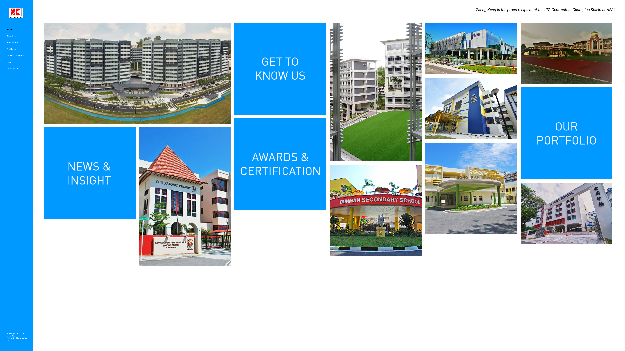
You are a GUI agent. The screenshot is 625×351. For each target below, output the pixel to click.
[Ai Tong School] (566, 213)
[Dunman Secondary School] (375, 210)
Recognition (13, 42)
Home (10, 29)
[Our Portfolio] (566, 133)
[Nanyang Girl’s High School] (566, 53)
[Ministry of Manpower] (471, 48)
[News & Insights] (89, 173)
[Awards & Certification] (280, 164)
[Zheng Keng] (16, 13)
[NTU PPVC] (137, 73)
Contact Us (13, 68)
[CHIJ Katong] (185, 196)
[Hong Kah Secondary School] (471, 188)
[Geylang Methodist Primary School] (471, 108)
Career (10, 62)
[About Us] (280, 68)
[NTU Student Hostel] (375, 91)
